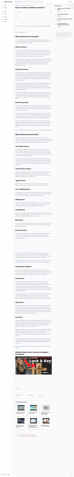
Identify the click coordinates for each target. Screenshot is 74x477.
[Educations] (18, 389)
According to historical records (21, 346)
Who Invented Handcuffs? (63, 14)
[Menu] (2, 1)
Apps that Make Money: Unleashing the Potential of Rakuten (63, 24)
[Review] (59, 26)
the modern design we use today (22, 262)
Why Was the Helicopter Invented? (65, 19)
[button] (15, 2)
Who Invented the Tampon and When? (64, 9)
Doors (16, 130)
